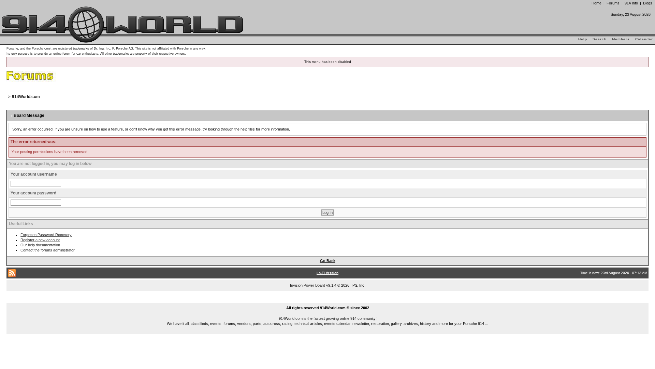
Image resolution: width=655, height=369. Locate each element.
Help (582, 39)
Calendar (644, 39)
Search (600, 39)
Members (621, 39)
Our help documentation (40, 245)
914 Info (631, 3)
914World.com (26, 96)
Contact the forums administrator (47, 250)
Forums (613, 3)
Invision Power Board (307, 285)
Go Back (327, 261)
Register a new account (40, 240)
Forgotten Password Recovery (46, 235)
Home (596, 3)
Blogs (647, 3)
